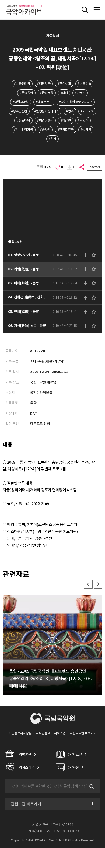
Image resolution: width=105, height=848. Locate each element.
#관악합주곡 (65, 130)
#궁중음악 (26, 93)
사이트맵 (60, 733)
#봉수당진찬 (19, 111)
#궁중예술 (84, 84)
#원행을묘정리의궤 (46, 111)
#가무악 (80, 93)
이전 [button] (88, 584)
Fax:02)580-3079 (66, 831)
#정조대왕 (23, 120)
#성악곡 (86, 130)
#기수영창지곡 (23, 130)
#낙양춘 (83, 120)
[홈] (24, 4)
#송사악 (45, 130)
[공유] (82, 167)
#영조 (70, 111)
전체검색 (84, 9)
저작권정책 (43, 733)
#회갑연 (65, 120)
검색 (91, 786)
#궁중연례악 (22, 84)
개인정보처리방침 (20, 733)
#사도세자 (87, 111)
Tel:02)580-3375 (38, 831)
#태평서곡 (43, 84)
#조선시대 (64, 84)
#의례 (64, 93)
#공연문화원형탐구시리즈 (75, 102)
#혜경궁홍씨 (45, 120)
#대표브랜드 (44, 102)
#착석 (52, 139)
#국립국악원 (21, 102)
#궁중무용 (46, 93)
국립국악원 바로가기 (83, 733)
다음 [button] (98, 584)
